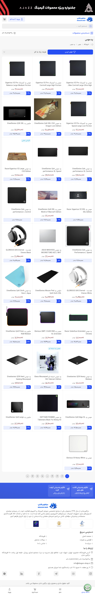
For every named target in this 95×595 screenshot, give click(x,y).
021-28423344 (72, 559)
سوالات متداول (39, 540)
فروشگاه (86, 44)
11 (37, 476)
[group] (47, 7)
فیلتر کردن (68, 52)
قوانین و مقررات (85, 540)
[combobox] (25, 52)
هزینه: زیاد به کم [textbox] (40, 52)
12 (32, 476)
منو (60, 592)
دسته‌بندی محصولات (81, 33)
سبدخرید (35, 592)
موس (79, 44)
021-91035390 (84, 559)
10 (42, 476)
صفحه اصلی (86, 536)
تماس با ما (41, 543)
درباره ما (88, 543)
